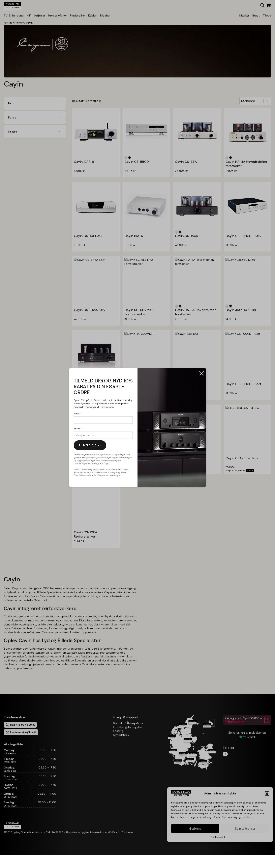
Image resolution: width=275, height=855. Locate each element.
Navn (76, 413)
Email (77, 428)
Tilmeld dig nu (90, 445)
